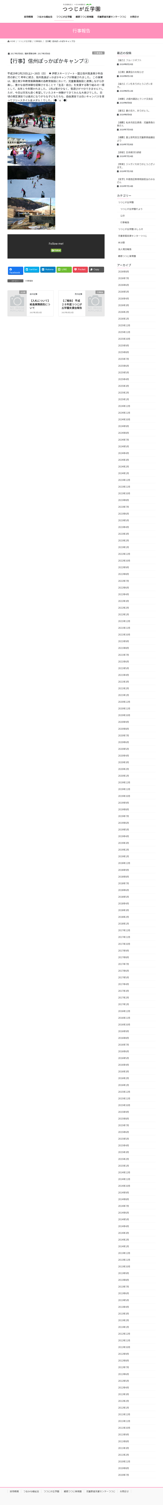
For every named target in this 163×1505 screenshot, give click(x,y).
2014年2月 (123, 1239)
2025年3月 (123, 385)
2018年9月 (123, 869)
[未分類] (17, 296)
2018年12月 (124, 863)
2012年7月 (123, 1367)
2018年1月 (123, 923)
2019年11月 (124, 789)
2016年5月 (123, 1058)
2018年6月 (123, 890)
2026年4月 (123, 298)
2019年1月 (123, 856)
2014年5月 (123, 1219)
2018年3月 (123, 910)
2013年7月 (123, 1286)
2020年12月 (124, 701)
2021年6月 (123, 661)
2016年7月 (123, 1044)
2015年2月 (123, 1159)
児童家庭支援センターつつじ (132, 235)
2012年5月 (123, 1380)
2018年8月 (123, 876)
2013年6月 (123, 1293)
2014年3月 (123, 1232)
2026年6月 (123, 284)
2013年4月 (123, 1306)
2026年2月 (123, 311)
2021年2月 (123, 688)
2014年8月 (123, 1199)
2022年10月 (124, 560)
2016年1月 (123, 1085)
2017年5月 (123, 977)
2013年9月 (123, 1273)
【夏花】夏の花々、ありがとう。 (133, 110)
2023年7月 (123, 506)
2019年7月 (123, 816)
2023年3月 (123, 533)
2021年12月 (124, 621)
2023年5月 (123, 520)
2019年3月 (123, 842)
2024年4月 (123, 453)
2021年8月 (123, 647)
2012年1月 (123, 1407)
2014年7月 (123, 1205)
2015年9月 (123, 1111)
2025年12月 (124, 325)
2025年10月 (124, 338)
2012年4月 (123, 1387)
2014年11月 (124, 1179)
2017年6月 (123, 970)
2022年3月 (123, 601)
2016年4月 (123, 1064)
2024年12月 (124, 406)
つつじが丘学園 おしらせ (130, 229)
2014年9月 (123, 1192)
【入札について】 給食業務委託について (42, 304)
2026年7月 (123, 278)
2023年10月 (124, 493)
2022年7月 (123, 580)
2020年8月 (123, 728)
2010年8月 (123, 1468)
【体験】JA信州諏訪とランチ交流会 (135, 98)
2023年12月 (124, 479)
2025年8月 (123, 352)
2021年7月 (123, 654)
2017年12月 (124, 930)
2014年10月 (124, 1185)
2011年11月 (124, 1421)
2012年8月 (123, 1360)
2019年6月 (123, 822)
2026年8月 (123, 271)
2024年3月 (123, 459)
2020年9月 (123, 721)
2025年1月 (123, 399)
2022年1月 (123, 614)
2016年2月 (123, 1078)
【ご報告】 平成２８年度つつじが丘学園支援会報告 (72, 304)
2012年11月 (124, 1340)
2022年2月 (123, 607)
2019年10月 (124, 796)
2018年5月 (123, 896)
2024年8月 (123, 432)
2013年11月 (124, 1259)
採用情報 (14, 1491)
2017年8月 (123, 957)
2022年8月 (123, 574)
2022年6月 (123, 587)
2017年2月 (123, 997)
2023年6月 (123, 513)
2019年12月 (124, 782)
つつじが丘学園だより (131, 208)
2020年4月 (123, 755)
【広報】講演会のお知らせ (130, 71)
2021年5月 (123, 668)
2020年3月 (123, 762)
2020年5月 (123, 748)
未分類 (121, 242)
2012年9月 (123, 1353)
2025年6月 (123, 365)
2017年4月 (123, 984)
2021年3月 (123, 681)
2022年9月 (123, 567)
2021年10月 (124, 634)
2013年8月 (123, 1279)
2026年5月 (123, 291)
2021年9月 (123, 641)
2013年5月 (123, 1300)
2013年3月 (123, 1313)
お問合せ (124, 1491)
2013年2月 (123, 1320)
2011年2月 (123, 1454)
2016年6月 (123, 1051)
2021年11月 (124, 627)
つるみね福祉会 (31, 1491)
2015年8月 (123, 1118)
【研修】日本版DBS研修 (129, 152)
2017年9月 (123, 950)
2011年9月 (123, 1434)
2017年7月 (123, 964)
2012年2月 (123, 1400)
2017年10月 (124, 943)
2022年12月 (124, 553)
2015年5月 (123, 1138)
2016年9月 (123, 1031)
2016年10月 (124, 1024)
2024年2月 (123, 466)
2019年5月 (123, 829)
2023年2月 (123, 540)
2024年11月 (124, 412)
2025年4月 (123, 379)
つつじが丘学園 (126, 202)
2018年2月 (123, 916)
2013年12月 (124, 1253)
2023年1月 (123, 547)
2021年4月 (123, 674)
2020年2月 (123, 769)
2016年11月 (124, 1017)
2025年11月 (124, 332)
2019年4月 (123, 836)
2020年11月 (124, 708)
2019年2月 (123, 849)
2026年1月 (123, 318)
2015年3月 (123, 1152)
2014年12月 (124, 1172)
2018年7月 (123, 883)
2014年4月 (123, 1226)
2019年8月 (123, 809)
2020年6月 (123, 742)
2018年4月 (123, 903)
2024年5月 (123, 446)
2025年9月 (123, 345)
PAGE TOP (156, 1457)
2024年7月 (123, 439)
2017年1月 (123, 1004)
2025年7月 (123, 358)
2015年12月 (124, 1091)
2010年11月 (124, 1461)
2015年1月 (123, 1165)
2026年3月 (123, 305)
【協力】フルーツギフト (129, 60)
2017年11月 (124, 937)
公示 (122, 215)
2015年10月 (124, 1105)
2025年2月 (123, 392)
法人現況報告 (124, 249)
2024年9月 (123, 426)
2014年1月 (123, 1246)
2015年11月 (124, 1098)
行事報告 (98, 52)
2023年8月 (123, 500)
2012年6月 (123, 1374)
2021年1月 (123, 695)
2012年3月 (123, 1394)
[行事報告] (94, 296)
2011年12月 (124, 1414)
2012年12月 (124, 1333)
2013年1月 (123, 1327)
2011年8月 (123, 1441)
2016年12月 (124, 1011)
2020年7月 (123, 735)
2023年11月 (124, 486)
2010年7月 (123, 1474)
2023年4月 (123, 527)
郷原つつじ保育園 (127, 256)
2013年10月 (124, 1266)
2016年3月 (123, 1071)
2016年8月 (123, 1037)
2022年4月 (123, 594)
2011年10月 (124, 1427)
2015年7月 (123, 1125)
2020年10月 (124, 715)
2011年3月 (123, 1448)
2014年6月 (123, 1212)
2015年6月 (123, 1132)
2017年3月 (123, 990)
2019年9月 (123, 802)
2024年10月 (124, 419)
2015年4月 (123, 1145)
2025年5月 (123, 372)
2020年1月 (123, 775)
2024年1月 (123, 473)
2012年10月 (124, 1347)
